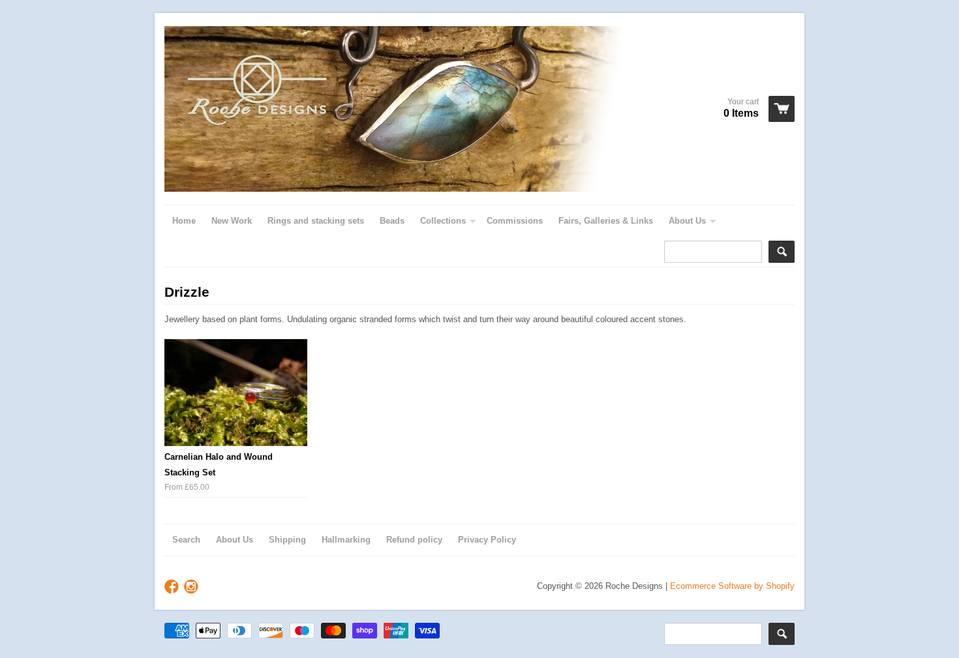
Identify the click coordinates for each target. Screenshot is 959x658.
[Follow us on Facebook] (172, 587)
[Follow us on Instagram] (192, 587)
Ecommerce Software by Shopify (732, 586)
